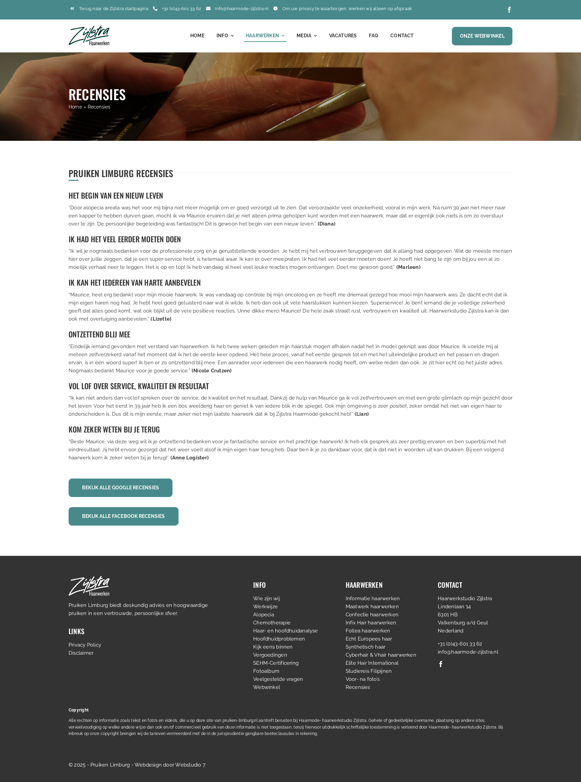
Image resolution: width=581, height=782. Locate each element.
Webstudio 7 (190, 765)
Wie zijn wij (266, 598)
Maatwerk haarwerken (372, 607)
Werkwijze (265, 607)
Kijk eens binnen (273, 647)
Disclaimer (81, 653)
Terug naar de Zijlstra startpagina (113, 8)
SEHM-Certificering (276, 663)
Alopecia (263, 615)
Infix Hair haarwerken (371, 623)
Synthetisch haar (366, 647)
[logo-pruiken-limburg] (89, 28)
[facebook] (509, 10)
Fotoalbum (266, 671)
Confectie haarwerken (372, 615)
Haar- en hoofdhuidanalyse (285, 631)
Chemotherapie (271, 623)
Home (75, 107)
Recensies (358, 687)
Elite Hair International (372, 663)
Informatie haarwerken (373, 598)
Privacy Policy (85, 645)
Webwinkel (266, 687)
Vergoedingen (270, 655)
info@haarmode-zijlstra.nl (242, 8)
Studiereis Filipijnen (369, 671)
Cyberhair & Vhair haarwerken (381, 655)
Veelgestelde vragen (278, 679)
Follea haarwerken (368, 631)
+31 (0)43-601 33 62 (181, 8)
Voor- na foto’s (363, 679)
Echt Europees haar (369, 639)
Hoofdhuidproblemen (279, 639)
